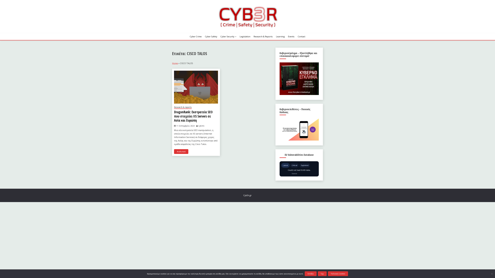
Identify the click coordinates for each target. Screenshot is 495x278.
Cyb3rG (201, 126)
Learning (280, 36)
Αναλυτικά (181, 151)
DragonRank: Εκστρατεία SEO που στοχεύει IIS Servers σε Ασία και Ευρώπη (193, 116)
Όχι (322, 273)
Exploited (304, 165)
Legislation (245, 36)
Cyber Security (227, 36)
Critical (294, 165)
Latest (285, 165)
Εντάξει (311, 273)
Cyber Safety (211, 36)
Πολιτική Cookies (338, 273)
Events (291, 36)
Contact (301, 36)
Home (175, 63)
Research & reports (263, 36)
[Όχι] (491, 273)
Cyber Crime (196, 36)
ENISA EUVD (302, 173)
